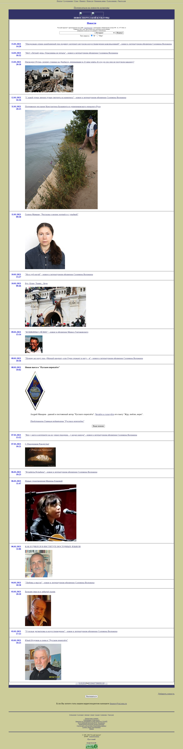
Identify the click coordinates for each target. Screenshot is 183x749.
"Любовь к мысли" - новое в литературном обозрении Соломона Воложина (59, 582)
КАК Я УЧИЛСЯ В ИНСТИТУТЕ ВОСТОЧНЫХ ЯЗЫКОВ (53, 546)
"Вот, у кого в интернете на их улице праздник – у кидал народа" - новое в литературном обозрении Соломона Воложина (81, 435)
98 (97, 683)
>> (106, 683)
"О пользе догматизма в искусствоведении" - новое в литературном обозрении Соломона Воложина (71, 631)
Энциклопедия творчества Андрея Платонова (91, 724)
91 (80, 683)
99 (100, 683)
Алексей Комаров (94, 736)
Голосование (112, 1)
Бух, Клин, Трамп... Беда (36, 283)
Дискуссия (122, 1)
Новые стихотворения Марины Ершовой (44, 481)
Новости (90, 1)
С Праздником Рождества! (37, 444)
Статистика (104, 715)
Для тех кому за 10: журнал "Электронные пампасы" (91, 726)
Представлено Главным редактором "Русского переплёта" (57, 421)
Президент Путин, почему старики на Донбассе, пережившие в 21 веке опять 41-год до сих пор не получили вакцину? (79, 62)
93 (85, 683)
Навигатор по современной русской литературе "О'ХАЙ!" (92, 721)
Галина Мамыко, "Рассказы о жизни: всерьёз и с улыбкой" (51, 214)
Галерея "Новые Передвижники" (91, 727)
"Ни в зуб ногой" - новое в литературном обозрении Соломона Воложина (59, 274)
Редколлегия (72, 715)
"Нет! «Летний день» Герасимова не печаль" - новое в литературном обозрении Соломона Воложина (71, 53)
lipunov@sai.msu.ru (118, 703)
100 (103, 683)
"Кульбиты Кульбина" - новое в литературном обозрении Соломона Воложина (61, 472)
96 (92, 683)
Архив (92, 715)
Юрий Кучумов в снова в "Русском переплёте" (46, 640)
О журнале (80, 715)
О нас (76, 1)
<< (77, 683)
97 (95, 683)
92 (82, 683)
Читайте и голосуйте (104, 414)
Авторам (87, 715)
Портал (59, 1)
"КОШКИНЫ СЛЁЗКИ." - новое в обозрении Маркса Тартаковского (56, 332)
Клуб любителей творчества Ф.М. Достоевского (91, 723)
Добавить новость (166, 694)
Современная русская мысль (91, 720)
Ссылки (97, 715)
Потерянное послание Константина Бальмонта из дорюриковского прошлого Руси (63, 106)
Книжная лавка (100, 1)
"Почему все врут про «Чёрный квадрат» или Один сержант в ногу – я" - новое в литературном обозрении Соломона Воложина (84, 358)
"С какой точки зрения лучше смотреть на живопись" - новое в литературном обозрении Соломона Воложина (75, 97)
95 (90, 683)
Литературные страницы (91, 718)
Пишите (83, 1)
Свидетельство (88, 27)
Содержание (68, 1)
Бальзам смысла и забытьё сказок (40, 591)
